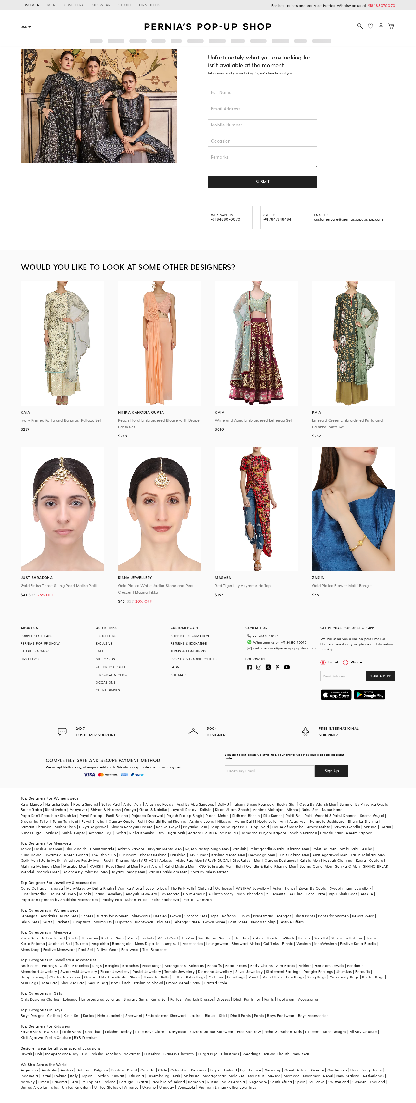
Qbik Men (29, 860)
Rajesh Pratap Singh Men (207, 849)
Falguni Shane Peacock (253, 804)
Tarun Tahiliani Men (368, 855)
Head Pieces (236, 966)
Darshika (178, 855)
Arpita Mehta (319, 827)
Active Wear (107, 949)
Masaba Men (74, 866)
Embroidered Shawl (183, 983)
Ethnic (287, 943)
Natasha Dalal (58, 804)
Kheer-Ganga (76, 855)
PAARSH (96, 866)
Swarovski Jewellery (78, 971)
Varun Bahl (244, 821)
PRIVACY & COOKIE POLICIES (194, 659)
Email (333, 662)
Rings (97, 966)
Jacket (196, 1015)
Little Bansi (72, 1032)
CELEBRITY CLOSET (110, 667)
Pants (132, 938)
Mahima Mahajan (268, 810)
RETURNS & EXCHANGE (189, 643)
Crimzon (204, 900)
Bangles (112, 966)
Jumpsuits (81, 922)
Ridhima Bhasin (246, 815)
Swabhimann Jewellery (350, 888)
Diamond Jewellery (215, 971)
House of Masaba (288, 827)
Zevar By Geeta (313, 888)
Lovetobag (170, 894)
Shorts (272, 938)
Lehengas (29, 916)
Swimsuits (103, 922)
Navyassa (177, 1032)
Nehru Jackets (110, 1015)
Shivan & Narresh (106, 810)
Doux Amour (194, 894)
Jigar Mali (176, 833)
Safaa (121, 833)
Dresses (160, 916)
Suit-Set (321, 938)
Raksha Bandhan (106, 1054)
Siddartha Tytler (35, 821)
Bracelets (80, 966)
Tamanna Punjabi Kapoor (264, 833)
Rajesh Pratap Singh (184, 815)
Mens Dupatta (147, 943)
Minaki (85, 894)
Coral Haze (315, 894)
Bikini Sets (30, 922)
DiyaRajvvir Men (247, 860)
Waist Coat (168, 938)
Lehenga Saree (187, 922)
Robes (258, 938)
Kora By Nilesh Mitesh (209, 872)
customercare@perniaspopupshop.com (284, 648)
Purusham (127, 855)
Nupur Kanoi (333, 810)
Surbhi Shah (65, 827)
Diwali (26, 1054)
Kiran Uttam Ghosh (232, 810)
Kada (122, 977)
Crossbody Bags (344, 977)
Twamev (53, 855)
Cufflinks (271, 943)
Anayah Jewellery (141, 894)
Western (303, 943)
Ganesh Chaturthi (179, 1054)
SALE (100, 651)
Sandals (151, 977)
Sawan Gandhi (347, 827)
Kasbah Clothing (338, 860)
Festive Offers (291, 922)
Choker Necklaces (65, 977)
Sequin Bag (98, 983)
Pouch (254, 977)
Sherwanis (141, 916)
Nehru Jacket (53, 938)
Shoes (135, 977)
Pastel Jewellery (147, 971)
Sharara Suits (136, 999)
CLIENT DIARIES (108, 690)
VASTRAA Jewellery (252, 888)
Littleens (312, 1032)
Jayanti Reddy (183, 810)
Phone (356, 662)
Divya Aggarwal (93, 827)
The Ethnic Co (104, 855)
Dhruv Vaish (76, 849)
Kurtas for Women (112, 916)
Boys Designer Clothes (40, 1015)
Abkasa (165, 860)
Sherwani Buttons (347, 938)
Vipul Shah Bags (343, 894)
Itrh (161, 833)
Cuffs (64, 966)
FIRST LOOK (149, 5)
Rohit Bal (294, 815)
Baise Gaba (31, 810)
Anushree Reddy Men (82, 860)
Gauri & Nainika (153, 810)
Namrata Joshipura (327, 821)
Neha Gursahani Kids (283, 1032)
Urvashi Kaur (331, 833)
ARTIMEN (148, 860)
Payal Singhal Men (122, 866)
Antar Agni (133, 804)
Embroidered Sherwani (166, 1015)
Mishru (292, 810)
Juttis (177, 977)
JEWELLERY (73, 5)
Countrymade (102, 849)
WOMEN (32, 5)
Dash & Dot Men (48, 849)
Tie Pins (188, 938)
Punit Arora (151, 866)
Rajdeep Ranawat (147, 815)
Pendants (355, 966)
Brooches (159, 949)
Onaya (130, 810)
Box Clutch (120, 983)
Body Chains (261, 966)
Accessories (193, 943)
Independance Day (61, 1054)
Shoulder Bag (72, 983)
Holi (38, 1054)
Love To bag (156, 888)
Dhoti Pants (305, 916)
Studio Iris (229, 833)
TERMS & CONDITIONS (188, 651)
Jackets (62, 922)
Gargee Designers (280, 860)
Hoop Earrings (33, 977)
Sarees (87, 916)
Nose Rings (152, 966)
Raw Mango (31, 804)
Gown (175, 916)
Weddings (251, 1054)
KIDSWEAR (101, 5)
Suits (120, 938)
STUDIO (124, 5)
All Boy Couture (363, 1032)
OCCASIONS (106, 682)
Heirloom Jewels (329, 966)
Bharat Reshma (153, 855)
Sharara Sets (195, 916)
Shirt (223, 1015)
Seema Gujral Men (316, 866)
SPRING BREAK (375, 866)
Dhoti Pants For (247, 999)
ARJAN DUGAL (217, 860)
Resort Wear (363, 916)
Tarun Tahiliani (65, 821)
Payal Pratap (91, 815)
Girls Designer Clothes (40, 999)
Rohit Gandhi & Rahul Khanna (331, 815)
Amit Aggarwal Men (329, 855)
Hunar (290, 888)
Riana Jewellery (109, 894)
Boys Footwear (280, 1015)
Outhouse (223, 888)
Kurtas (106, 938)
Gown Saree (214, 922)
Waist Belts (272, 977)
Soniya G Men (347, 866)
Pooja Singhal (85, 804)
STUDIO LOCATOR (35, 651)
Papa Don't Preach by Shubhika (48, 815)
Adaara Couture (202, 833)
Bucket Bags (373, 977)
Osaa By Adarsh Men (317, 804)
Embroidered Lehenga (101, 999)
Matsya (370, 827)
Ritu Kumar (272, 815)
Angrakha (100, 943)
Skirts (47, 922)
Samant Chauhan (36, 827)
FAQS (175, 667)
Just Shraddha (33, 894)
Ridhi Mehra (55, 810)
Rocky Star (286, 804)
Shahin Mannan (303, 833)
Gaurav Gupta (122, 821)
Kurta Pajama (33, 943)
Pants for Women (333, 916)
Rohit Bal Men (325, 849)
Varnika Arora (129, 888)
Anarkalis (49, 916)
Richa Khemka (141, 833)
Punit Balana (117, 815)
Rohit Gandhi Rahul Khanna (162, 821)
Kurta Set (159, 999)
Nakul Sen (310, 810)
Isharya (56, 888)
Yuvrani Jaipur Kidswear (212, 1032)
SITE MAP (178, 674)
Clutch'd (205, 888)
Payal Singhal (93, 821)
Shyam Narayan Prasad (132, 827)
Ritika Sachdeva (165, 900)
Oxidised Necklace (100, 977)
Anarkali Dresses (199, 999)
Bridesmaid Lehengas (272, 916)
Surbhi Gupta (73, 833)
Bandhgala (122, 943)
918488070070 (381, 5)
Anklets (305, 966)
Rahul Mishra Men (180, 866)
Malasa (52, 833)
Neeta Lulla (267, 821)
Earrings (49, 966)
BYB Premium (86, 1037)
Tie (145, 949)
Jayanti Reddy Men (128, 872)
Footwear (130, 949)
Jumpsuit (171, 943)
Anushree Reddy (159, 804)
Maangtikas (175, 966)
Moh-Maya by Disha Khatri (90, 888)
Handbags (236, 977)
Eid (84, 1054)
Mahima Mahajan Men (40, 866)
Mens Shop (30, 949)
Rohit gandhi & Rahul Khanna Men (279, 849)
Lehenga (70, 999)
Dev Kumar (198, 855)
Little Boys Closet (150, 1032)
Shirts (73, 938)
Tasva (26, 849)
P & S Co (51, 1032)
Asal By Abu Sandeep (195, 804)
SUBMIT (262, 181)
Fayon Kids (31, 1032)
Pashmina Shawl (148, 983)
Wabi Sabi (349, 849)
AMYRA (367, 894)
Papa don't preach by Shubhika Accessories (59, 900)
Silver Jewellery (249, 971)
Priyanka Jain (195, 827)
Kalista (206, 810)
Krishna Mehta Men (228, 855)
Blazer (210, 1015)
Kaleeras (196, 966)
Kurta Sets (69, 916)
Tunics (244, 916)
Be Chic (295, 894)
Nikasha (224, 821)
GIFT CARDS (105, 659)
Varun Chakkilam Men (168, 872)
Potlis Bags (195, 977)
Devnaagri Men (261, 855)
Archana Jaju (100, 833)
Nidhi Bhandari (250, 894)
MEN (51, 5)
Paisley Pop (112, 900)
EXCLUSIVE (104, 643)
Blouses (163, 922)
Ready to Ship (263, 922)
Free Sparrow (249, 1032)
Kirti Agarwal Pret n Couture (46, 1037)
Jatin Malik (50, 860)
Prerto (188, 900)
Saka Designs (334, 1032)
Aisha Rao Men (189, 860)
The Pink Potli (182, 888)
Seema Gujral (372, 815)
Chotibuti (93, 1032)
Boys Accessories (313, 1015)
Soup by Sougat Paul (229, 827)
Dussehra (152, 1054)
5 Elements (275, 894)
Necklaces (30, 966)
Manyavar (78, 810)
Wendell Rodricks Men (40, 872)
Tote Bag (50, 983)
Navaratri (132, 1054)
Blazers (304, 938)
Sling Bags (316, 977)
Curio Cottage (33, 888)
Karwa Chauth (277, 1054)
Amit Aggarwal (293, 821)
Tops (214, 916)
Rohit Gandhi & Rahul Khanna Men (266, 866)
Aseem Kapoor (359, 833)
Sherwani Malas (246, 943)
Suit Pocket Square (214, 938)
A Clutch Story (221, 894)
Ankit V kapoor (131, 849)
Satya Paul (110, 804)
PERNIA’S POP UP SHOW (40, 643)
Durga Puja (208, 1054)
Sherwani (90, 938)
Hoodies (242, 938)
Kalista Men (310, 860)
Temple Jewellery (179, 971)
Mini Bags (29, 983)
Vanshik (239, 849)
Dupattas (123, 922)
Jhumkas (344, 971)
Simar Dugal (31, 833)
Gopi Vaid (260, 827)
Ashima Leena (201, 821)
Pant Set (85, 949)
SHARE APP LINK (381, 676)
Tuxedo (81, 943)
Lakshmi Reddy (118, 1032)
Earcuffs (214, 966)
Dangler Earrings (318, 971)
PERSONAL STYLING (111, 674)
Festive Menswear (59, 949)
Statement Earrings (283, 971)
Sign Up (331, 770)
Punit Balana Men (294, 855)
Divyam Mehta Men (165, 849)
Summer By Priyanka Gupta (364, 804)
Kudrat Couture (369, 860)
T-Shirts (288, 938)
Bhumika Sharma (363, 821)
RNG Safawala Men (215, 866)
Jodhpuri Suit (60, 943)
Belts (165, 977)
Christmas (230, 1054)
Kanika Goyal (168, 827)
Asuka (367, 849)
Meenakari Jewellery (39, 971)
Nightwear (144, 922)
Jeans (371, 938)
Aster (277, 888)
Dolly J (223, 804)
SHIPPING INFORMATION (190, 635)
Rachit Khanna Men (121, 860)
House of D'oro (63, 894)
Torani (385, 827)
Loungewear (217, 943)
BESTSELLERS (106, 635)
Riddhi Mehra (217, 815)
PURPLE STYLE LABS (37, 635)
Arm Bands (285, 966)
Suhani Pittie (136, 900)
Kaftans (229, 916)
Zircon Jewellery (114, 971)
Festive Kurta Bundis (358, 943)
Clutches (216, 977)
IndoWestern (325, 943)
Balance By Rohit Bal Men (85, 872)
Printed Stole (215, 983)
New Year (301, 1054)
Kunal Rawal (31, 855)
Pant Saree (238, 922)
